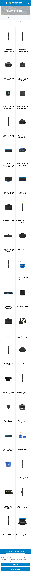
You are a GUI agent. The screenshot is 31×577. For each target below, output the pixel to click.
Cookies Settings (15, 574)
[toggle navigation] (3, 3)
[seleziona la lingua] (28, 3)
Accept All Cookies (15, 569)
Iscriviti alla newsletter (15, 551)
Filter (6, 18)
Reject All (15, 564)
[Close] (29, 555)
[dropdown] (16, 17)
